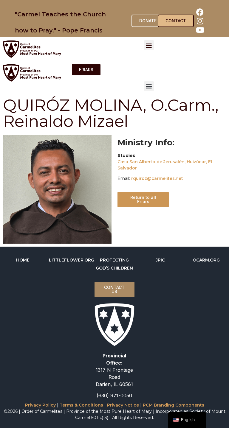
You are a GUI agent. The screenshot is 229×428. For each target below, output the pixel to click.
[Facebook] (200, 11)
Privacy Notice (123, 405)
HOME (23, 260)
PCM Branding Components (173, 405)
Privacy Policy (40, 405)
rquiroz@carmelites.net (157, 178)
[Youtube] (200, 29)
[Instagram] (200, 20)
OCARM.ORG (206, 260)
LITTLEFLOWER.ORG (71, 260)
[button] (149, 45)
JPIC (160, 260)
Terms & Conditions (81, 405)
